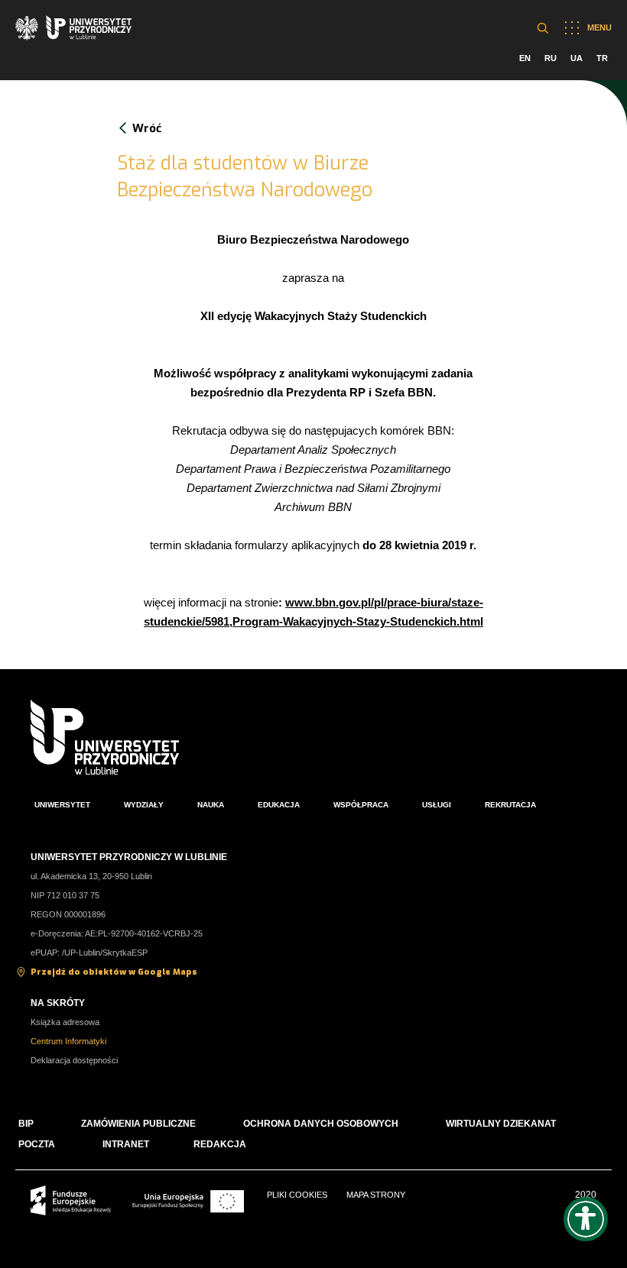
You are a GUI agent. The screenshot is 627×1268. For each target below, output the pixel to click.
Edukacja (279, 805)
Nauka (210, 805)
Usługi (436, 805)
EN (525, 58)
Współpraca (360, 805)
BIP (26, 1123)
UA (576, 58)
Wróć (146, 128)
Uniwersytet (62, 805)
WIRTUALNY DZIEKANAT (501, 1123)
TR (602, 58)
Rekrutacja (510, 805)
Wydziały (144, 805)
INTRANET (125, 1144)
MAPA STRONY (375, 1194)
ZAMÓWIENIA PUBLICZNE (138, 1123)
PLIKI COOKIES (297, 1194)
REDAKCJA (219, 1144)
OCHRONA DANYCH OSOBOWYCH (320, 1123)
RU (550, 58)
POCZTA (36, 1144)
